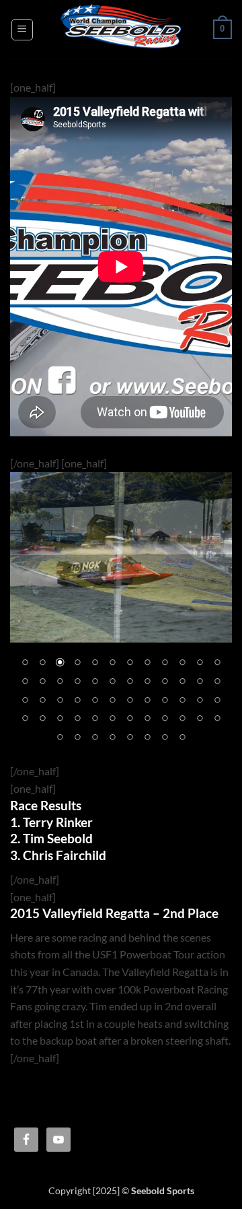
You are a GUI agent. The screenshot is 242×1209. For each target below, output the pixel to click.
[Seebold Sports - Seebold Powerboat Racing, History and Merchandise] (121, 29)
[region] (121, 617)
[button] (22, 29)
